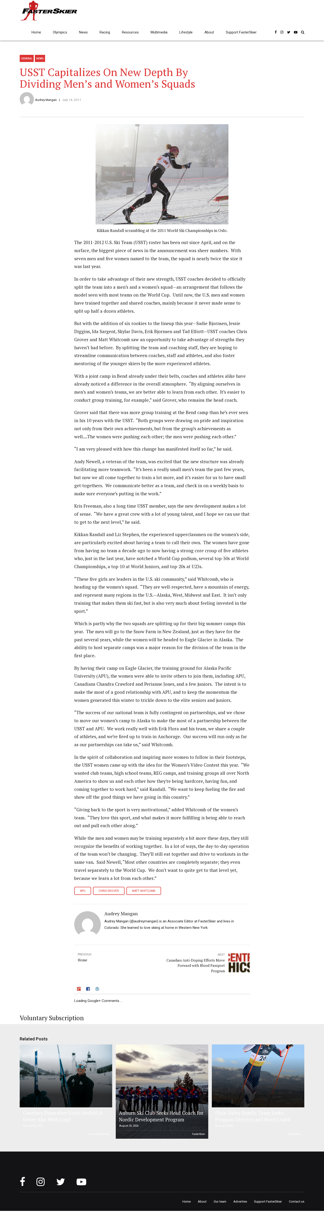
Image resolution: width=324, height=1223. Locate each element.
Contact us (296, 1201)
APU (82, 890)
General (26, 58)
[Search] (302, 32)
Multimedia (159, 32)
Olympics (60, 32)
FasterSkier (198, 1134)
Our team (220, 1201)
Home (36, 32)
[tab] (79, 989)
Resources (130, 32)
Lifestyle (186, 32)
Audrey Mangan (46, 100)
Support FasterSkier (241, 32)
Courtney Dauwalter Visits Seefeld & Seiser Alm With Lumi (63, 1116)
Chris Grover (109, 890)
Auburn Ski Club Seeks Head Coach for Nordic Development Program (161, 1116)
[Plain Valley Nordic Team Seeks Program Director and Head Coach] (257, 1075)
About (209, 32)
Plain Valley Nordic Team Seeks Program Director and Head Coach (252, 1116)
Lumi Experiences (98, 1134)
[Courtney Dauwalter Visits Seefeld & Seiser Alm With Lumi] (65, 1075)
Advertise (240, 1201)
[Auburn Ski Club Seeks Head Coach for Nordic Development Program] (161, 1091)
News (83, 32)
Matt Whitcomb (143, 890)
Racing (105, 32)
